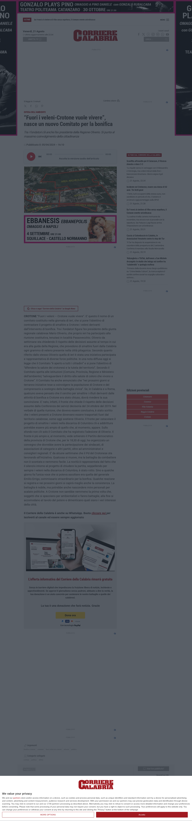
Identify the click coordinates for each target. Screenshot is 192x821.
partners (17, 798)
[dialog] (96, 798)
